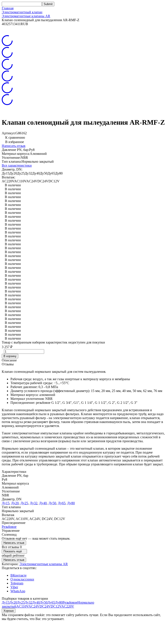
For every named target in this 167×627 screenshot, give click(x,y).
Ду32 (33, 503)
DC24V (45, 606)
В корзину (10, 356)
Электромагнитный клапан (22, 12)
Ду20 (15, 503)
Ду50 (52, 503)
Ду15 (5, 503)
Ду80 (71, 503)
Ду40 (43, 503)
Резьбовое (9, 527)
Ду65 (61, 503)
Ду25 (24, 503)
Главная (7, 8)
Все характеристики (17, 165)
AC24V (34, 606)
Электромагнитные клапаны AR (26, 16)
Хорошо (8, 610)
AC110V (22, 606)
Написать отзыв (13, 146)
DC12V (56, 606)
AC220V (67, 606)
